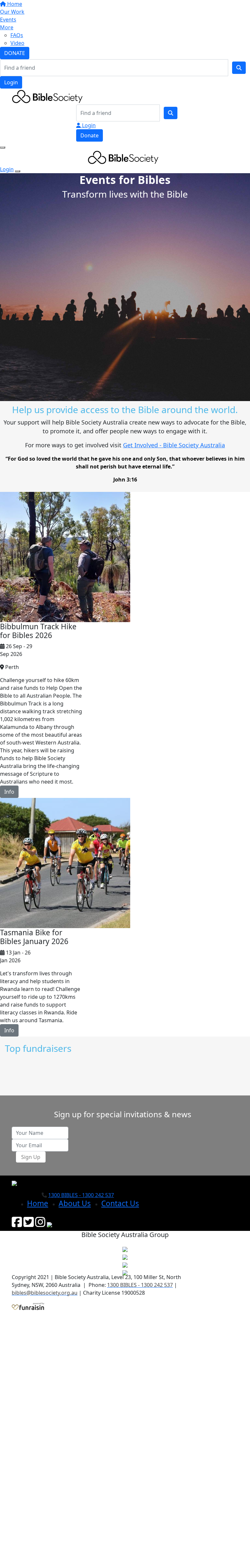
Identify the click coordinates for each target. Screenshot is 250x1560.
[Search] (239, 68)
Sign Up (30, 1157)
